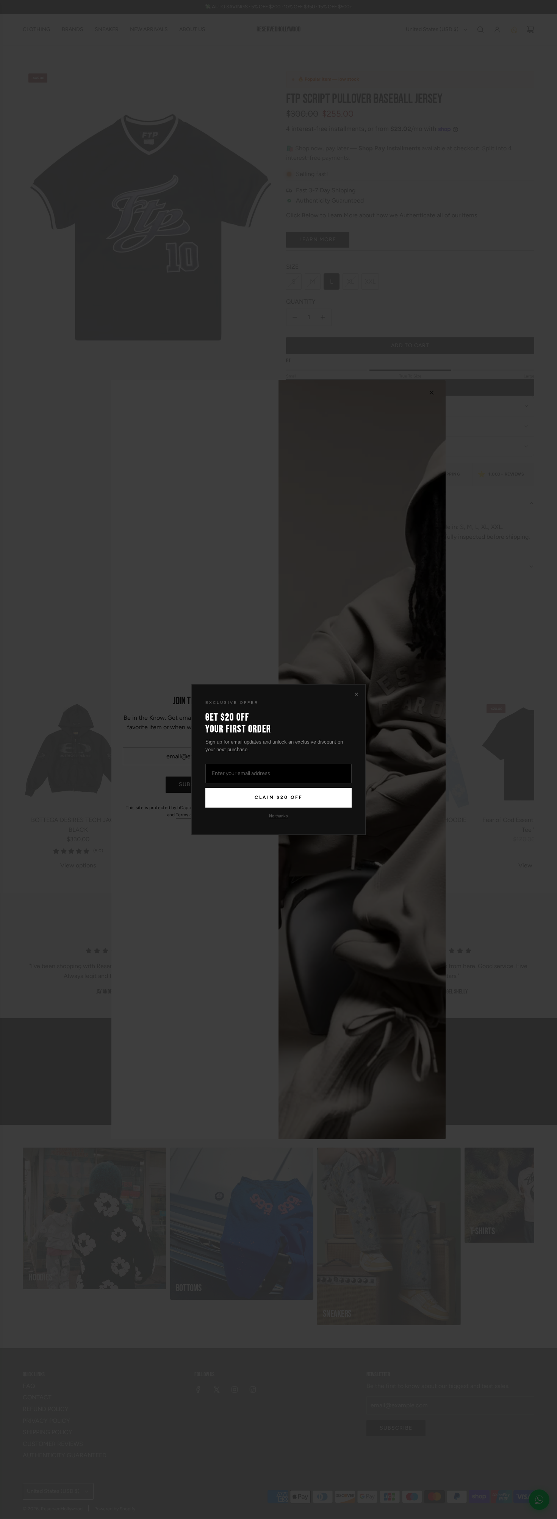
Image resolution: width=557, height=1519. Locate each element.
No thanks (278, 816)
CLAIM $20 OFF (279, 797)
